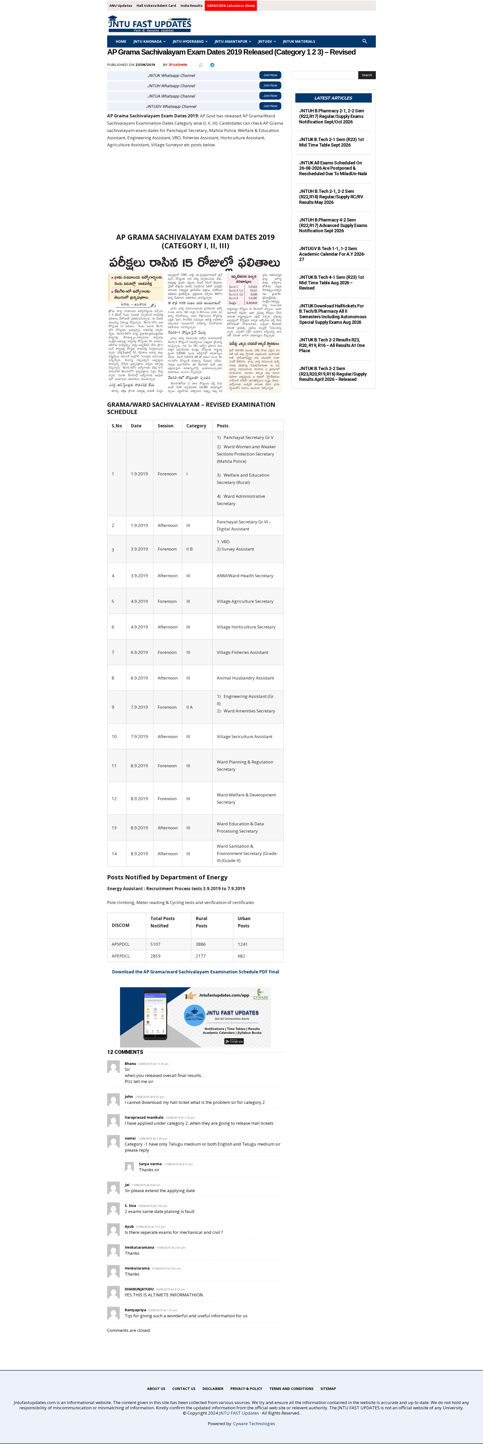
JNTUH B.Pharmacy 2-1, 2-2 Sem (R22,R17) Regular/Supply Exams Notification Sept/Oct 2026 (331, 116)
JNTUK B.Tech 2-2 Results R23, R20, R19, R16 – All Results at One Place (332, 345)
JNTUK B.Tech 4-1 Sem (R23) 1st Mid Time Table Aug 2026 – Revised (331, 283)
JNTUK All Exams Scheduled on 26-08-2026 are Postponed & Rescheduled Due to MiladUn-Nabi (333, 168)
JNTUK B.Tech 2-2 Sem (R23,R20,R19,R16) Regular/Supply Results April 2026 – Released (333, 374)
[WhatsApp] (200, 65)
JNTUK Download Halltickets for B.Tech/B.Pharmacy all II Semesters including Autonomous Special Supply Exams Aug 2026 (332, 314)
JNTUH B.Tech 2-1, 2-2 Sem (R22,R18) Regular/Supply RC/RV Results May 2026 (331, 197)
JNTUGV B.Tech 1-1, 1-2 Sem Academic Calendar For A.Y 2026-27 (332, 254)
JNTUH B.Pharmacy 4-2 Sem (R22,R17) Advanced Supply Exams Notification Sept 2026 (333, 225)
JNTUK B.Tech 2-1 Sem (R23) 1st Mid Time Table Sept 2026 (331, 142)
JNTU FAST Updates (239, 1413)
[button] (365, 41)
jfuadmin (178, 65)
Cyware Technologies (254, 1423)
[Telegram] (212, 65)
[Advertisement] (195, 190)
